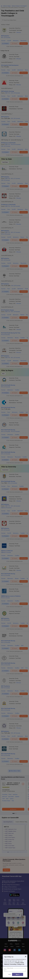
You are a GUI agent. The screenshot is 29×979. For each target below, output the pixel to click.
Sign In (17, 974)
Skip (9, 974)
